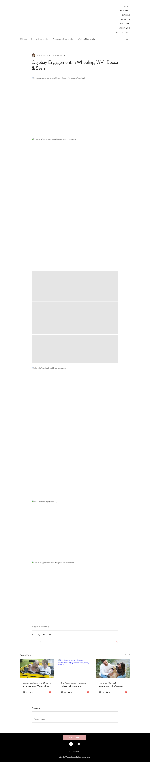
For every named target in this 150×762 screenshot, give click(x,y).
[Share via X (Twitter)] (38, 634)
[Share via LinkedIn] (44, 634)
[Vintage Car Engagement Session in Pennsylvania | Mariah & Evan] (37, 668)
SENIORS (126, 15)
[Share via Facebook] (33, 634)
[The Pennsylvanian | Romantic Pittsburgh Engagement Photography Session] (75, 668)
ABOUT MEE (124, 28)
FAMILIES (125, 19)
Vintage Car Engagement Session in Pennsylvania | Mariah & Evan (37, 684)
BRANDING (125, 24)
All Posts (23, 39)
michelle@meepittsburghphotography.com (74, 757)
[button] (127, 39)
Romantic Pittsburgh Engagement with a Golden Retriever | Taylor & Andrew (110, 684)
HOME (127, 6)
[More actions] (117, 55)
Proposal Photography (39, 39)
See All (127, 655)
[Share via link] (50, 634)
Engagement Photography (63, 39)
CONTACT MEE (123, 32)
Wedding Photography (86, 39)
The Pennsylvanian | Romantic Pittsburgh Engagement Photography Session (73, 684)
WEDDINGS (125, 11)
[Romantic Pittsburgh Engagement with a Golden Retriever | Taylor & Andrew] (113, 668)
